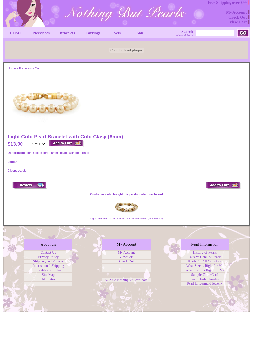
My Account (126, 252)
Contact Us (48, 252)
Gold (38, 68)
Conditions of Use (48, 270)
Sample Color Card (204, 275)
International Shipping (48, 266)
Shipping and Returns (48, 261)
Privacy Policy (48, 257)
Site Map (48, 275)
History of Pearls (205, 252)
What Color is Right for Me (204, 270)
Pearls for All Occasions (205, 261)
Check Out (126, 261)
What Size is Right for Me (204, 266)
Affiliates (48, 279)
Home (12, 68)
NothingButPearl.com (132, 280)
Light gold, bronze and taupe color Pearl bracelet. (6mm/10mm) (126, 218)
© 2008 (111, 280)
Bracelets (25, 68)
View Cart (126, 257)
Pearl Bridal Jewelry (204, 279)
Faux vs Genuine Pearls (204, 257)
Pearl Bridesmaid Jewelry (205, 283)
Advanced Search (184, 35)
